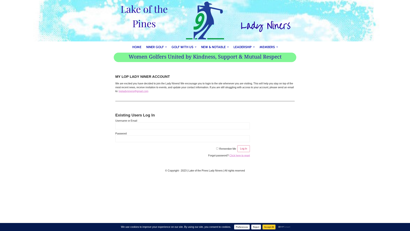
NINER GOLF (155, 47)
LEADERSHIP (243, 47)
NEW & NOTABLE (213, 47)
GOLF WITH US (182, 47)
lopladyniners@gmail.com (133, 91)
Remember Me (227, 148)
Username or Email (126, 120)
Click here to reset (239, 155)
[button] (156, 47)
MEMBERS (267, 47)
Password (121, 133)
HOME (136, 47)
